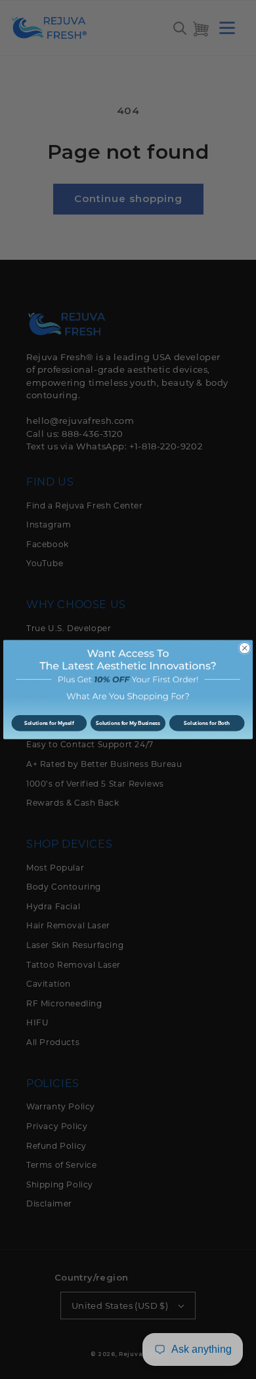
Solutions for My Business (128, 723)
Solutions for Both (207, 723)
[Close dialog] (244, 647)
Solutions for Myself (49, 723)
